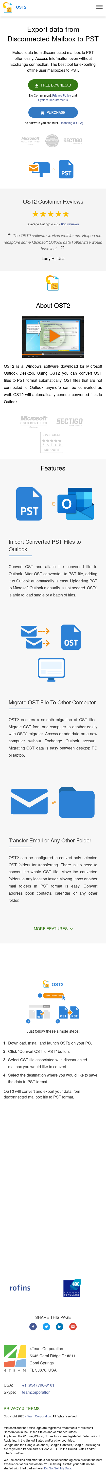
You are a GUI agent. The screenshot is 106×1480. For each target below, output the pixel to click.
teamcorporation (36, 1392)
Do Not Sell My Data (57, 1468)
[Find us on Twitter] (46, 1326)
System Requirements (53, 100)
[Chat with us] (51, 442)
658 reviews (70, 224)
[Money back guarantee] (53, 140)
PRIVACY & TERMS (22, 1408)
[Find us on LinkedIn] (59, 1326)
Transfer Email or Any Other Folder (50, 840)
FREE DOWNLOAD (56, 85)
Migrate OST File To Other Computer (52, 702)
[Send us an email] (73, 1326)
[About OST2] (53, 339)
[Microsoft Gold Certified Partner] (31, 141)
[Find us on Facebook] (33, 1326)
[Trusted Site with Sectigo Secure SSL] (74, 141)
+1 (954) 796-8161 (38, 1385)
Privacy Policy (61, 95)
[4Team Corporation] (15, 1358)
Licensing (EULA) (71, 123)
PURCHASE (56, 112)
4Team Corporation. (38, 1416)
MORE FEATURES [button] (51, 928)
